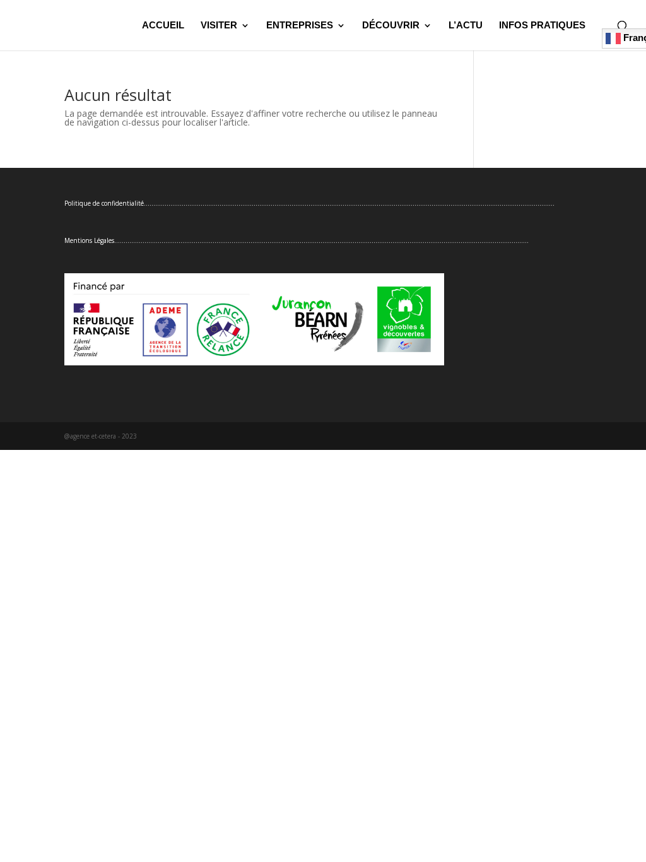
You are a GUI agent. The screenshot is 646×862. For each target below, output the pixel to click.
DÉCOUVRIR (391, 25)
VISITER (219, 25)
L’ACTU (466, 25)
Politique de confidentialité (104, 203)
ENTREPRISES (299, 25)
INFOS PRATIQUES (542, 25)
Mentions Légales (89, 240)
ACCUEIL (163, 25)
